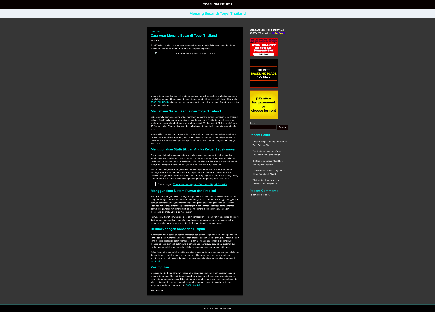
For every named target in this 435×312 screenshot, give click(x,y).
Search (253, 123)
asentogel (155, 261)
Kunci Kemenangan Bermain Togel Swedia (200, 184)
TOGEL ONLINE (156, 31)
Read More (157, 290)
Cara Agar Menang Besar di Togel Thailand (184, 35)
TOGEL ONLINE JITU (160, 102)
